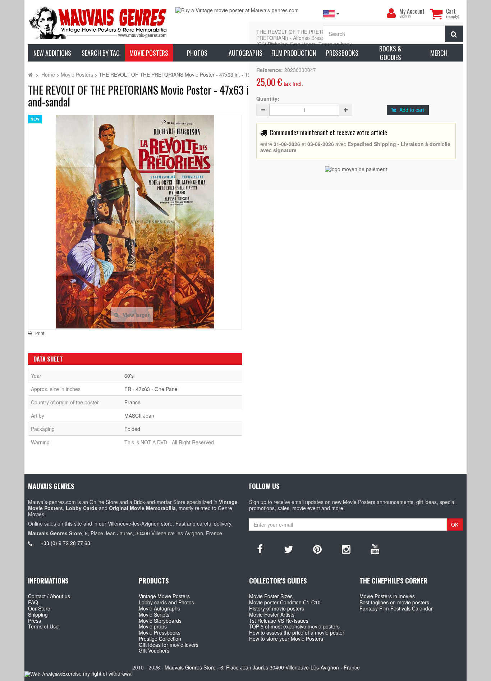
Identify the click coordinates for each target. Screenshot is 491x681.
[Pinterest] (317, 548)
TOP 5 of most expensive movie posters (294, 626)
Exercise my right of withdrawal (97, 673)
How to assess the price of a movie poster (296, 632)
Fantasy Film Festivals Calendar (396, 608)
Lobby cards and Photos (166, 602)
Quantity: (267, 99)
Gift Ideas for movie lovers (168, 644)
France (132, 402)
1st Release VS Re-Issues (278, 620)
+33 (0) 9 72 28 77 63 (65, 542)
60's (129, 375)
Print (39, 333)
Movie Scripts (154, 614)
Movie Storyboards (160, 620)
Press (34, 620)
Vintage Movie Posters (164, 596)
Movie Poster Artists (271, 614)
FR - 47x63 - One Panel (151, 388)
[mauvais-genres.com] (98, 22)
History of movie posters (276, 608)
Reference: (269, 70)
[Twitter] (288, 548)
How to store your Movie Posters (286, 638)
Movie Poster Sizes (271, 596)
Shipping (38, 614)
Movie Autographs (159, 608)
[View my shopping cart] (436, 13)
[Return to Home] (30, 74)
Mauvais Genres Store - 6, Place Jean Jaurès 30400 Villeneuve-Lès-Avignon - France (262, 667)
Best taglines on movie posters (394, 602)
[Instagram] (346, 548)
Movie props (153, 626)
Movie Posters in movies (387, 596)
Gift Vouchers (154, 650)
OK (454, 524)
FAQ (33, 602)
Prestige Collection (160, 638)
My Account (412, 11)
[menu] (391, 13)
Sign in (405, 16)
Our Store (39, 608)
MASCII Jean (139, 415)
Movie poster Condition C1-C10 (285, 602)
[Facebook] (260, 548)
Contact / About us (49, 596)
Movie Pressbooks (159, 632)
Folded (132, 428)
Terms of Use (43, 626)
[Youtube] (375, 548)
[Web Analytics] (43, 674)
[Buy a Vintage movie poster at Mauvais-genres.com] (245, 10)
